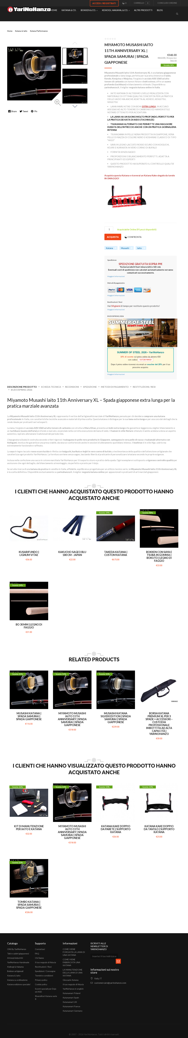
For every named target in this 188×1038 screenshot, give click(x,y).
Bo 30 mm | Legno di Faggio (29, 626)
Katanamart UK (70, 1002)
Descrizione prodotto (22, 386)
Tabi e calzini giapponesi (18, 953)
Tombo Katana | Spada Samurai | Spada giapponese (29, 904)
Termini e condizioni (44, 975)
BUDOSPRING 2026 (21, 389)
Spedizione (90, 386)
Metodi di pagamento (115, 386)
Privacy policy (41, 980)
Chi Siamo (39, 958)
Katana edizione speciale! (19, 984)
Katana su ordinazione (17, 980)
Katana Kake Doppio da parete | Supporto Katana (116, 829)
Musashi (125, 248)
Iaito (139, 248)
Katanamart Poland (71, 993)
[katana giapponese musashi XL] (75, 56)
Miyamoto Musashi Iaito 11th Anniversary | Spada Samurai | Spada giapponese (72, 719)
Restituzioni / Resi (144, 386)
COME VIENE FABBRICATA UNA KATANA (71, 962)
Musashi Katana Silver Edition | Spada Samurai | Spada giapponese (116, 718)
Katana (109, 248)
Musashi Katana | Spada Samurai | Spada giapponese (29, 716)
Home (9, 31)
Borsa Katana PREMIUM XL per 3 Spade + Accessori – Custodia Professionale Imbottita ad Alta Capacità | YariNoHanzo (159, 723)
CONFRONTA (134, 237)
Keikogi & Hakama (15, 966)
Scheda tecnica (51, 386)
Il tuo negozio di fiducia (45, 962)
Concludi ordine (167, 3)
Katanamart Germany (72, 1011)
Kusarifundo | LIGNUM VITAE (29, 553)
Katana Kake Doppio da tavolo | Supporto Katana (159, 829)
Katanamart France (71, 1006)
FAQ (37, 953)
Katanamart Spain (71, 997)
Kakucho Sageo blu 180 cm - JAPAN (72, 553)
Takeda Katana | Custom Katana (115, 553)
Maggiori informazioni (116, 276)
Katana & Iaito (13, 975)
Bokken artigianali (15, 971)
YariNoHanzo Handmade (18, 962)
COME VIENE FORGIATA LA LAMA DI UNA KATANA (74, 952)
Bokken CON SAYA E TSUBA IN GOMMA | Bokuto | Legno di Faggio (159, 556)
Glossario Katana (70, 980)
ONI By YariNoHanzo (16, 949)
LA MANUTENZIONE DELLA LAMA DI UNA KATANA (73, 972)
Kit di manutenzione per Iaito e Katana (29, 828)
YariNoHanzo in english (73, 989)
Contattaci (40, 949)
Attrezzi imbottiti (15, 958)
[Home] (29, 10)
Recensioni (72, 386)
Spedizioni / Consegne (45, 971)
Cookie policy (41, 984)
